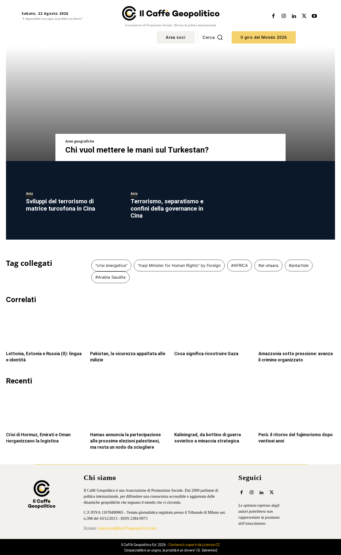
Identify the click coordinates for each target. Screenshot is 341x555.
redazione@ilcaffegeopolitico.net (127, 528)
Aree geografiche (79, 141)
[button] (212, 37)
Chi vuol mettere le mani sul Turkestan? (137, 150)
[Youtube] (314, 16)
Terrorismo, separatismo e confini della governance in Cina (167, 208)
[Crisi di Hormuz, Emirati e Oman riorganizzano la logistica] (44, 409)
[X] (304, 16)
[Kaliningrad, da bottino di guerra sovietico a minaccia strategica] (212, 409)
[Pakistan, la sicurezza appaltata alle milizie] (128, 328)
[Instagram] (284, 16)
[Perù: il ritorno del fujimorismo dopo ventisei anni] (296, 409)
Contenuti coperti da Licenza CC (194, 545)
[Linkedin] (294, 16)
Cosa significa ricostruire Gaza (206, 353)
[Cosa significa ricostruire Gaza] (212, 328)
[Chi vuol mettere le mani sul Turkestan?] (170, 103)
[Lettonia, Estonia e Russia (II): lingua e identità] (44, 328)
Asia (29, 194)
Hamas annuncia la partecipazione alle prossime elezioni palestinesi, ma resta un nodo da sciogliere (125, 441)
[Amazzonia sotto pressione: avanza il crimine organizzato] (296, 328)
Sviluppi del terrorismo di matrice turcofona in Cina (60, 205)
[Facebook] (273, 16)
